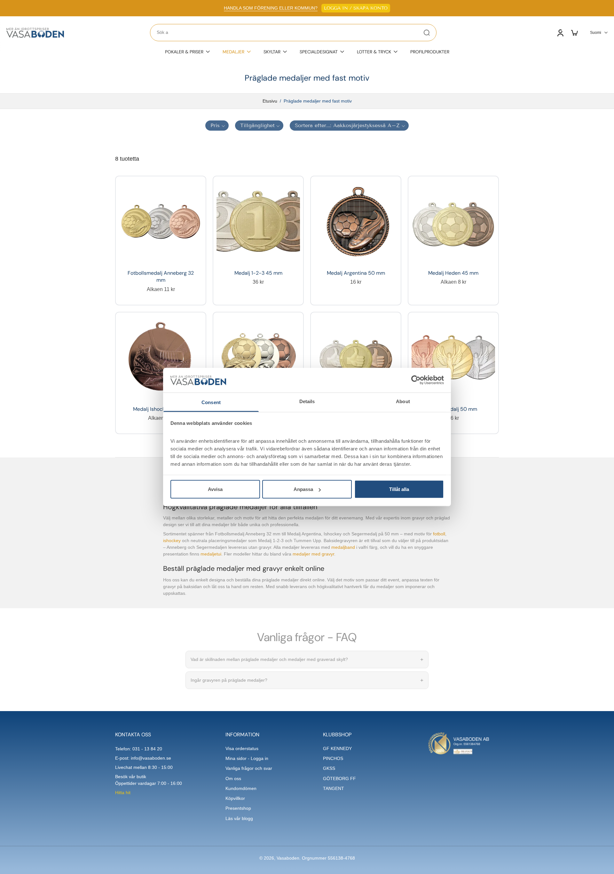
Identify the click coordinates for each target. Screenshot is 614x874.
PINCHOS (333, 758)
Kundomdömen (240, 788)
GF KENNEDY (337, 748)
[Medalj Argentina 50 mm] (356, 221)
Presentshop (238, 808)
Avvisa (215, 489)
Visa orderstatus (241, 748)
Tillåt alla (399, 489)
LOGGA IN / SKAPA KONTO (356, 8)
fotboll (439, 534)
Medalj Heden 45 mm (453, 273)
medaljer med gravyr (313, 554)
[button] (217, 125)
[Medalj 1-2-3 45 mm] (258, 221)
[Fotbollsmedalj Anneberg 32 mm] (160, 221)
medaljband (343, 547)
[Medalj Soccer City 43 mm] (258, 357)
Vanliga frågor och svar (248, 768)
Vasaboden (288, 858)
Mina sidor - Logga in (246, 758)
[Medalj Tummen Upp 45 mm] (356, 357)
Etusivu (270, 100)
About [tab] (403, 401)
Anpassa (303, 489)
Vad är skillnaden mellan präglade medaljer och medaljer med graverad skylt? (307, 659)
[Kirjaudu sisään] (560, 32)
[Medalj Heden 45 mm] (453, 221)
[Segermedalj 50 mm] (453, 357)
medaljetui (211, 554)
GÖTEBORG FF (339, 778)
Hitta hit (122, 792)
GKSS (329, 768)
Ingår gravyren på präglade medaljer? (307, 680)
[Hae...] (426, 32)
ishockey (172, 540)
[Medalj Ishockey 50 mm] (160, 357)
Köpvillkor (235, 798)
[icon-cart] (574, 32)
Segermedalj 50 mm (453, 409)
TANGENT (333, 788)
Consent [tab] (211, 402)
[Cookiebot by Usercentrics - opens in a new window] (416, 380)
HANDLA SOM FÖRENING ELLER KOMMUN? (271, 8)
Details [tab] (307, 401)
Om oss (233, 778)
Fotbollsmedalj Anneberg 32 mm (161, 277)
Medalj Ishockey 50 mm (161, 409)
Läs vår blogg (239, 818)
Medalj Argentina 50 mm (356, 273)
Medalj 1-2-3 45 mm (258, 273)
